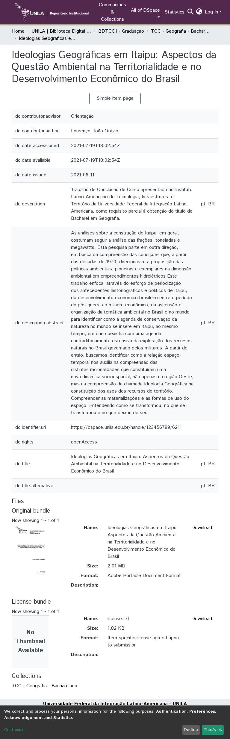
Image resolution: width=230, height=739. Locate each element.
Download (201, 527)
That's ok (212, 730)
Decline (191, 730)
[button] (199, 12)
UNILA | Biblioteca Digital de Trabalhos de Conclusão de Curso (61, 31)
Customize (14, 730)
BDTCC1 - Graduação (121, 31)
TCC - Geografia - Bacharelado (181, 31)
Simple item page (115, 98)
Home (18, 31)
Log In (211, 12)
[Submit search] (190, 12)
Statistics (174, 12)
